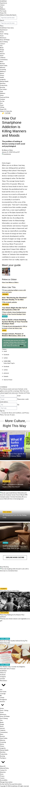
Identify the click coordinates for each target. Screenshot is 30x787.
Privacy (2, 776)
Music (2, 52)
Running (2, 87)
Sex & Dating (4, 42)
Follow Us (3, 15)
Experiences (3, 3)
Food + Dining (4, 34)
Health (2, 77)
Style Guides (3, 65)
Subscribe (9, 15)
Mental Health (4, 81)
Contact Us (3, 770)
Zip (18, 404)
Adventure (3, 38)
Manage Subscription (6, 782)
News (1, 61)
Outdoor (2, 99)
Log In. (13, 363)
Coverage (3, 693)
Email (18, 396)
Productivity (3, 85)
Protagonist (3, 699)
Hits (1, 689)
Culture (2, 5)
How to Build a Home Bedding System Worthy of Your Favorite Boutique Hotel (15, 322)
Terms (1, 774)
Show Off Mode (5, 40)
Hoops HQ (3, 13)
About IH (2, 766)
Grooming (3, 69)
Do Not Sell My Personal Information (11, 784)
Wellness (2, 9)
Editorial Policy (4, 768)
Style (1, 7)
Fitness (2, 75)
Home (2, 95)
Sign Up (2, 411)
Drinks (2, 32)
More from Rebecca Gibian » (10, 282)
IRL (1, 695)
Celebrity (2, 57)
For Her (2, 101)
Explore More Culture (15, 557)
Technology (7, 450)
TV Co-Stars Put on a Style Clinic (9, 591)
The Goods (3, 11)
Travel (1, 36)
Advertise (3, 772)
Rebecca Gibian (8, 150)
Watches (2, 67)
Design (2, 50)
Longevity (3, 79)
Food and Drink (4, 97)
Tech (1, 103)
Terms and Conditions (15, 413)
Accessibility (3, 780)
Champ (2, 697)
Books (2, 48)
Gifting (2, 107)
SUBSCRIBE (7, 361)
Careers (2, 778)
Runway (2, 63)
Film (1, 46)
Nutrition (2, 83)
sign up (21, 345)
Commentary (4, 59)
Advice (2, 73)
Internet (2, 54)
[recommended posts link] (15, 445)
